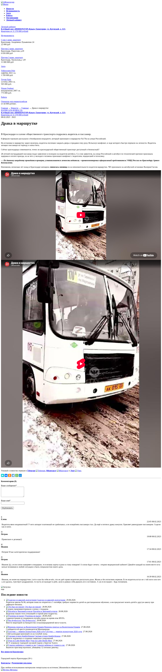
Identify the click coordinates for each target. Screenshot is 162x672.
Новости (14, 108)
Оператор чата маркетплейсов (14, 101)
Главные (25, 108)
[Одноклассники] (9, 475)
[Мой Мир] (20, 475)
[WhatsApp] (16, 475)
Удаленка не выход (33, 616)
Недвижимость (7, 35)
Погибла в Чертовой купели (45, 611)
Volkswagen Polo (8, 71)
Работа (4, 97)
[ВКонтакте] (6, 475)
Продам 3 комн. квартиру (12, 57)
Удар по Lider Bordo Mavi (41, 641)
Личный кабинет (8, 27)
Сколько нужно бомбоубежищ (47, 636)
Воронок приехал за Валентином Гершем (62, 627)
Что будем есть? (29, 620)
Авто (3, 66)
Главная (4, 108)
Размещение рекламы (22, 663)
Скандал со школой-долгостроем (51, 600)
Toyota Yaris (6, 79)
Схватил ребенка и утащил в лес (51, 645)
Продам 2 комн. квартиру (12, 49)
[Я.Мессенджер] (2, 475)
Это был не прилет (33, 607)
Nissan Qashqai (7, 88)
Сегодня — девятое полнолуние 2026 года (63, 631)
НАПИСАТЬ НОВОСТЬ (11, 110)
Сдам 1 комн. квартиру (11, 40)
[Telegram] (13, 475)
